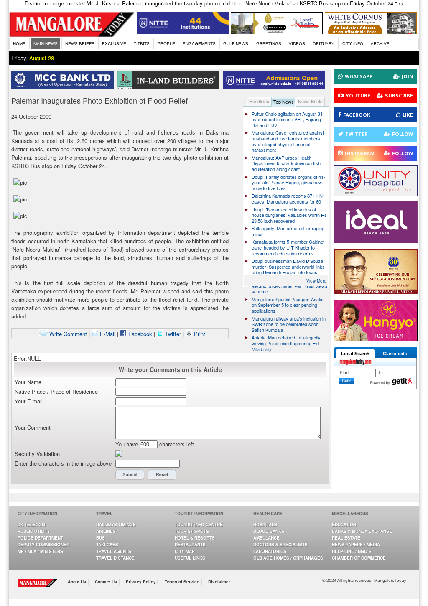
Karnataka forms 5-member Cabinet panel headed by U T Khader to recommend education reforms (288, 247)
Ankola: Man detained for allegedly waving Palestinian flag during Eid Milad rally (286, 343)
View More (316, 281)
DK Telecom (31, 524)
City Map (185, 551)
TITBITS (142, 43)
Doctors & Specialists (280, 544)
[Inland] (170, 87)
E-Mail (106, 334)
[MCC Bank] (64, 87)
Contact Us (106, 582)
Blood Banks (268, 531)
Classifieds (395, 353)
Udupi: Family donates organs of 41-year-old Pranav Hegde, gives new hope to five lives (288, 182)
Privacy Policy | (142, 582)
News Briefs (310, 101)
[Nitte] (183, 32)
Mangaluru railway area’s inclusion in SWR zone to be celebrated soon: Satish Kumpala (289, 324)
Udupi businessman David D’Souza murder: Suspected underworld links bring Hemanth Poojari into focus (288, 266)
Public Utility (34, 531)
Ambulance (266, 538)
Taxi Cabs (107, 544)
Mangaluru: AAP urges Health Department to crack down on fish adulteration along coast (286, 163)
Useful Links (190, 558)
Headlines (259, 101)
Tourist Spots (192, 531)
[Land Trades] (277, 32)
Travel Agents (113, 551)
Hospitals (265, 524)
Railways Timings (116, 524)
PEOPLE (166, 43)
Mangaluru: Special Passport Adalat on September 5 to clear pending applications (288, 305)
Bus (100, 538)
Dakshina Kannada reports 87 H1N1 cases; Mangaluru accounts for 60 (288, 198)
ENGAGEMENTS (199, 43)
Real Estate (346, 538)
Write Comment (67, 334)
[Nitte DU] (276, 87)
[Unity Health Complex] (376, 194)
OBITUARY (323, 43)
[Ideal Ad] (376, 241)
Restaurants (190, 544)
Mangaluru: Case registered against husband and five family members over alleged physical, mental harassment (288, 141)
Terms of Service (183, 582)
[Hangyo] (376, 339)
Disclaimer (219, 582)
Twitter (173, 334)
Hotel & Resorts (195, 538)
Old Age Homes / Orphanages (288, 558)
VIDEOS (297, 43)
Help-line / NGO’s (352, 551)
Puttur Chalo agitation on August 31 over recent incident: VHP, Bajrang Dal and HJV (287, 119)
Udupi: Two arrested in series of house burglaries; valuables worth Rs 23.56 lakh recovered (289, 215)
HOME (19, 43)
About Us (77, 582)
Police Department (40, 538)
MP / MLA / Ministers (40, 551)
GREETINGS (268, 43)
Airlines (106, 531)
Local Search (355, 353)
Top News (283, 101)
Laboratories (269, 551)
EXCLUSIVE (114, 43)
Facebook (139, 334)
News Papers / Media (356, 544)
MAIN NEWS (45, 43)
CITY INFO (352, 43)
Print (198, 334)
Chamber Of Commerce (359, 558)
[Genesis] (371, 32)
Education (344, 524)
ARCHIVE (380, 43)
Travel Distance (115, 558)
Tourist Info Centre (199, 524)
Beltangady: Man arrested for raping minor (288, 231)
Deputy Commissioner (43, 544)
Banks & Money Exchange (362, 531)
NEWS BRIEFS (79, 43)
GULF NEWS (235, 43)
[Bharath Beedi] (376, 292)
